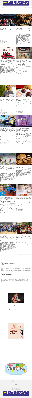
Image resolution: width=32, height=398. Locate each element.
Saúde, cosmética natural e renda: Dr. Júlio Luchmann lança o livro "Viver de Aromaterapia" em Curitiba (7, 99)
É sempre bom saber (4, 41)
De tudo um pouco (4, 142)
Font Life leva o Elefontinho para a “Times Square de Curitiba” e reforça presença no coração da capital (8, 129)
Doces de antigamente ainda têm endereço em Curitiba (22, 99)
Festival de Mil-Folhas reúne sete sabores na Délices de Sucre (23, 198)
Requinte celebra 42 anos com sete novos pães (23, 166)
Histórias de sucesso (15, 381)
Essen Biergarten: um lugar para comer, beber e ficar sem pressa (23, 236)
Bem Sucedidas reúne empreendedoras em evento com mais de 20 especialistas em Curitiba (7, 28)
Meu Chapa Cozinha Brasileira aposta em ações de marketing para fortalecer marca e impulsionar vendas (23, 63)
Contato (13, 387)
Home (13, 380)
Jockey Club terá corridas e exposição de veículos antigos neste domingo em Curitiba (7, 62)
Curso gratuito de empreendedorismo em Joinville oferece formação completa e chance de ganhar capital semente (7, 237)
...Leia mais (20, 43)
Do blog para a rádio (15, 386)
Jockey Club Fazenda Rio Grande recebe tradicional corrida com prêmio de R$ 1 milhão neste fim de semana (7, 168)
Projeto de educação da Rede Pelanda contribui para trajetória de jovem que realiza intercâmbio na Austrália (7, 200)
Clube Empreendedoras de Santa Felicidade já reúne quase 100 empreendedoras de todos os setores (23, 29)
